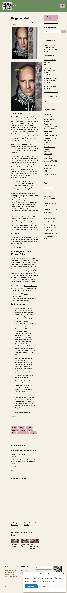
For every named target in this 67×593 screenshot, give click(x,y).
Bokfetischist (24, 298)
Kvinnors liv (47, 135)
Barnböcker (47, 115)
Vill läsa (47, 174)
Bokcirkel (50, 117)
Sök (64, 31)
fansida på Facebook (30, 286)
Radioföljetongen (47, 151)
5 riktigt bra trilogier (50, 86)
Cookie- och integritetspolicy (44, 590)
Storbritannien (48, 158)
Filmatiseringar (47, 126)
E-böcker (21, 427)
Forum (25, 294)
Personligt (46, 145)
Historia (53, 128)
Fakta (52, 121)
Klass (50, 131)
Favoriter (29, 427)
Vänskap (53, 174)
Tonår (45, 163)
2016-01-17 (15, 456)
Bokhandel (46, 119)
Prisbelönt (47, 149)
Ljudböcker (48, 138)
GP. (36, 298)
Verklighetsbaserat (23, 433)
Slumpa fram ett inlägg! (51, 17)
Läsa (54, 138)
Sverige (23, 430)
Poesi (51, 144)
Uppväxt (30, 430)
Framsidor (54, 126)
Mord (45, 140)
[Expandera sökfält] (62, 6)
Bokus (27, 300)
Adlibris (22, 300)
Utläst (13, 433)
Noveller (46, 142)
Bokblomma (17, 6)
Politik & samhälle (49, 147)
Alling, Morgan (24, 22)
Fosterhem (15, 430)
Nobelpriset (49, 140)
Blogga (45, 117)
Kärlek (54, 135)
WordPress (16, 586)
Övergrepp (33, 433)
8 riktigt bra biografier (14, 545)
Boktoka (31, 298)
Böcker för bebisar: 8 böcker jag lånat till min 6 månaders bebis (50, 47)
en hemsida (14, 288)
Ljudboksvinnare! (25, 545)
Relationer (48, 154)
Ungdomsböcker (49, 166)
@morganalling (30, 288)
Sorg (54, 153)
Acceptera (31, 586)
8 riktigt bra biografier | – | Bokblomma (22, 454)
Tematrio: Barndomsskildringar (34, 546)
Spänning (47, 156)
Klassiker (47, 133)
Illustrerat (46, 131)
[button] (64, 574)
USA (50, 168)
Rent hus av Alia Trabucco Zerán (50, 236)
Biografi (14, 427)
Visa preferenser (58, 586)
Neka (44, 586)
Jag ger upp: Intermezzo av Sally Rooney (50, 70)
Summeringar (46, 161)
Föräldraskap (47, 128)
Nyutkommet (52, 142)
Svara (12, 470)
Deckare (52, 119)
